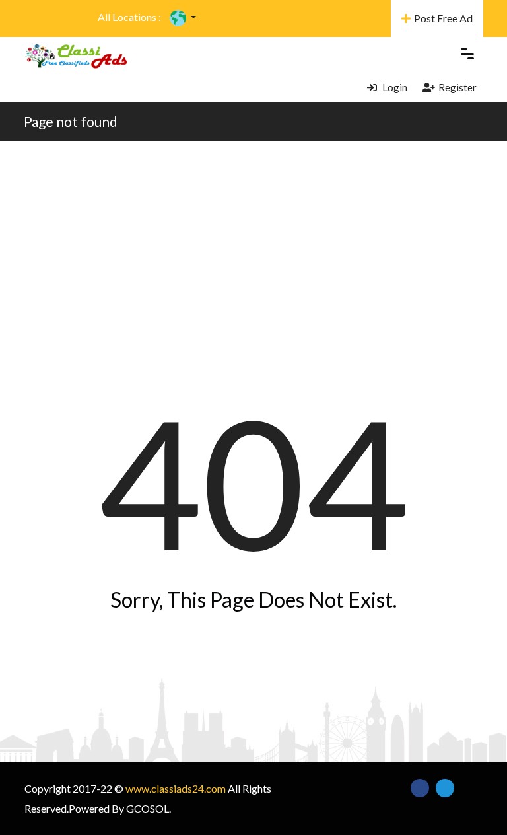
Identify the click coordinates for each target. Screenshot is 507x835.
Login (393, 87)
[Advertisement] (253, 240)
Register (457, 87)
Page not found (71, 121)
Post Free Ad (443, 18)
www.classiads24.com (175, 788)
